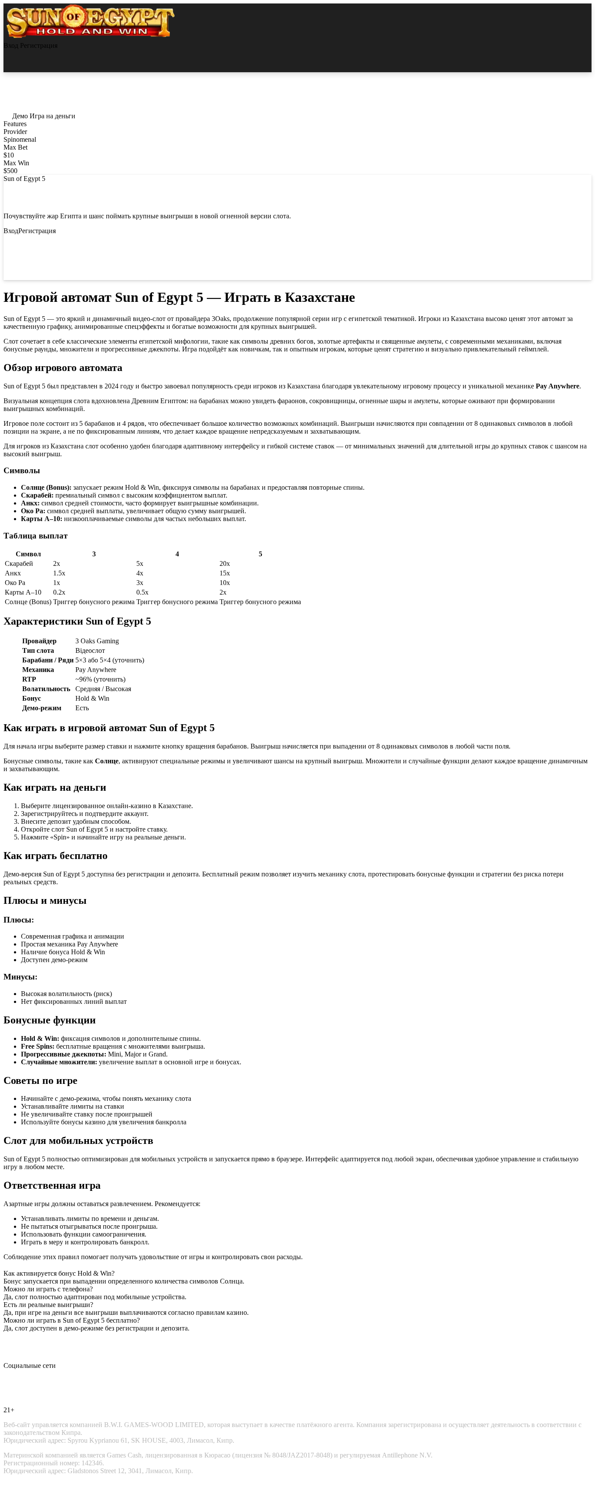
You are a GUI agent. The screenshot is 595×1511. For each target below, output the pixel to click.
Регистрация (38, 45)
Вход (11, 45)
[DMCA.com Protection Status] (29, 1495)
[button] (16, 116)
